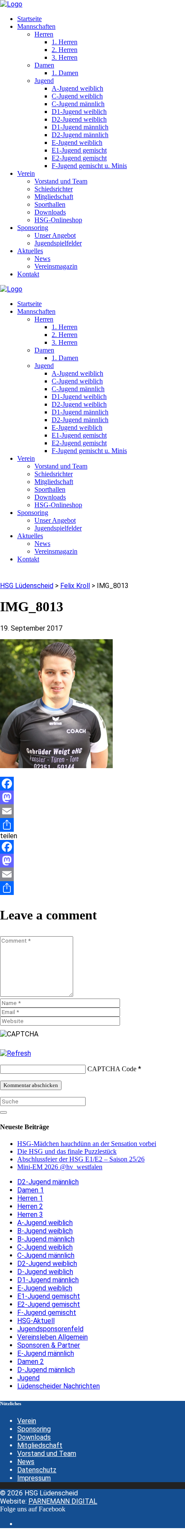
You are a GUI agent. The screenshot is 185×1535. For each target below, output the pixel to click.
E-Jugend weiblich (44, 1288)
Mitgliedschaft (39, 1445)
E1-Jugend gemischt (48, 1296)
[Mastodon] (92, 797)
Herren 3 (30, 1214)
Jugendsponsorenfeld (50, 1329)
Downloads (34, 1437)
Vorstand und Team (46, 1453)
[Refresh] (15, 1053)
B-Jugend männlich (45, 1239)
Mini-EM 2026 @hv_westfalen (59, 1166)
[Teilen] (92, 825)
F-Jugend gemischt (46, 1312)
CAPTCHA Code (111, 1068)
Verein (26, 1421)
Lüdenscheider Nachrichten (58, 1386)
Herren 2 (30, 1206)
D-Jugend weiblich (45, 1272)
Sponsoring (34, 1429)
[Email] (92, 811)
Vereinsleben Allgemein (52, 1337)
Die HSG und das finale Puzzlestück (67, 1151)
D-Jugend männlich (46, 1370)
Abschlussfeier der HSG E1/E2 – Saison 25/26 (81, 1159)
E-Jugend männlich (45, 1353)
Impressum (34, 1478)
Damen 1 (30, 1190)
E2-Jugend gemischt (48, 1304)
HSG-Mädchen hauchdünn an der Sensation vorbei (86, 1143)
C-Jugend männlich (45, 1255)
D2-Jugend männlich (48, 1182)
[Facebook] (92, 783)
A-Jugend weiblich (45, 1223)
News (25, 1462)
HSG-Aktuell (36, 1321)
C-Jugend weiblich (45, 1247)
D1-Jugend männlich (48, 1280)
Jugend (28, 1378)
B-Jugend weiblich (45, 1231)
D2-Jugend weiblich (47, 1263)
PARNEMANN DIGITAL (62, 1501)
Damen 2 (30, 1361)
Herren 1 (30, 1198)
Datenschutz (36, 1470)
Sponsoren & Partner (48, 1345)
